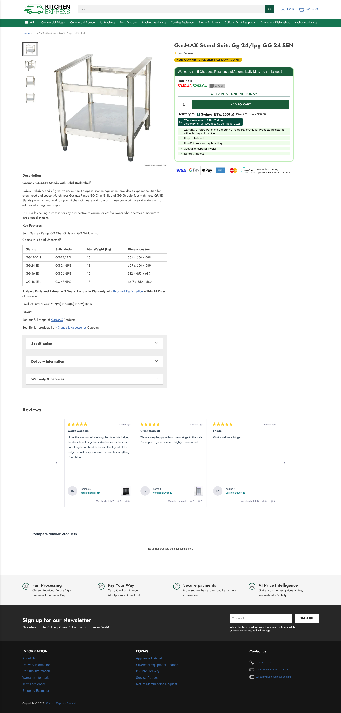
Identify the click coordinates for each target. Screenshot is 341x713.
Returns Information (36, 671)
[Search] (269, 9)
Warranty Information (36, 677)
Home (26, 33)
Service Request (147, 677)
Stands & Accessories (72, 327)
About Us (29, 658)
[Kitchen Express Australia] (47, 9)
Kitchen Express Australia (62, 703)
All (32, 22)
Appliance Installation (151, 658)
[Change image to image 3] (30, 81)
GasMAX (57, 319)
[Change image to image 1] (30, 49)
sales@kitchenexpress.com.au (272, 669)
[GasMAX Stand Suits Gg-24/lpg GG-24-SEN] (104, 104)
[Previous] (57, 463)
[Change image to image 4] (30, 97)
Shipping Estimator (35, 690)
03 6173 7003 (263, 662)
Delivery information (36, 665)
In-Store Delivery (147, 671)
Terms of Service (34, 684)
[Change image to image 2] (30, 65)
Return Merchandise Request (156, 684)
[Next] (284, 463)
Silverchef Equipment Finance (157, 665)
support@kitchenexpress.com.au (273, 676)
